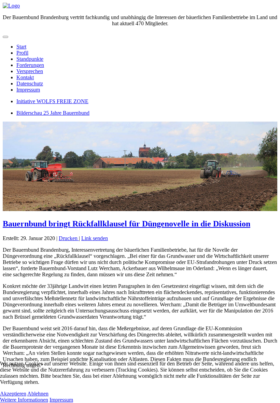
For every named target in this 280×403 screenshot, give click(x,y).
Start (21, 47)
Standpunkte (29, 59)
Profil (22, 53)
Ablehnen (37, 394)
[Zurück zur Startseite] (11, 6)
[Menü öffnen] (5, 37)
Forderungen (30, 65)
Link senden (94, 238)
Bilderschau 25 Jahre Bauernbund (52, 113)
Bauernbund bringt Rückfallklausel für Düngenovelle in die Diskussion (126, 223)
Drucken (69, 238)
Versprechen (29, 71)
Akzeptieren (13, 394)
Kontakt (25, 77)
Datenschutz (29, 83)
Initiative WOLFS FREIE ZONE (52, 101)
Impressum (28, 90)
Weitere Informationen (24, 400)
